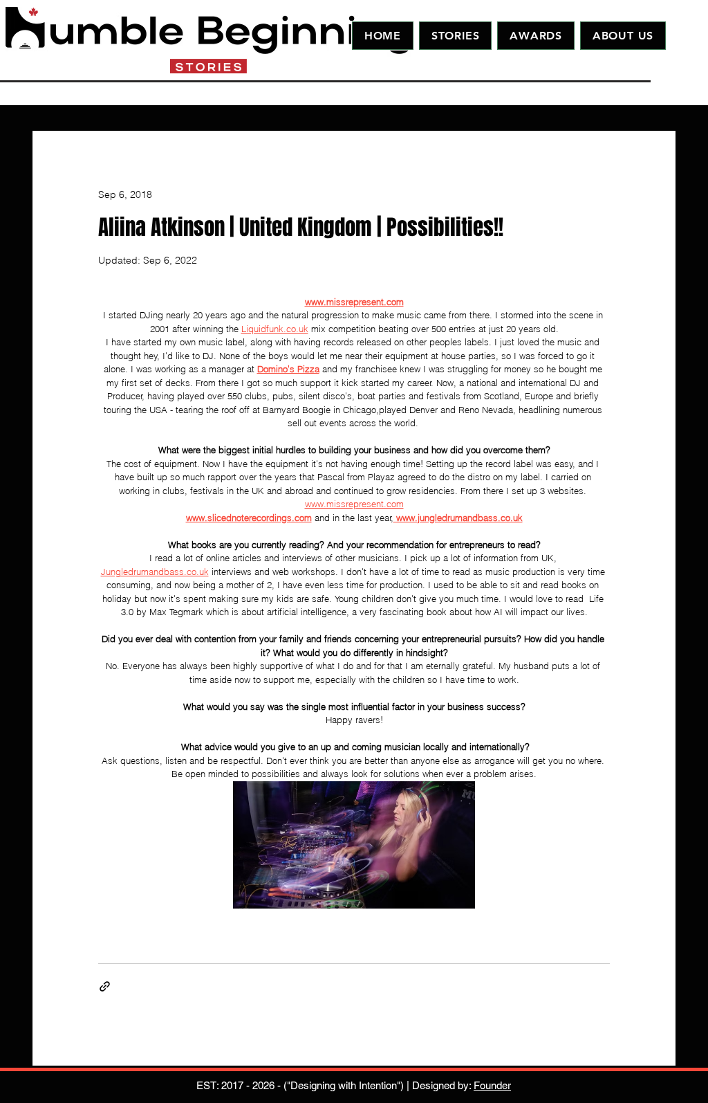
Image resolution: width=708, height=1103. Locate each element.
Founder (492, 1085)
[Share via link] (104, 986)
